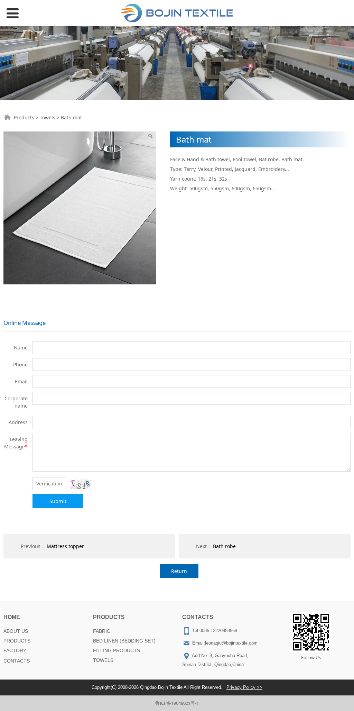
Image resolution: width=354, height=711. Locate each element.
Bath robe (224, 546)
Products (24, 117)
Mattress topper (65, 546)
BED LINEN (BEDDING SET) (124, 641)
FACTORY (14, 650)
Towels (47, 117)
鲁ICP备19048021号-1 (177, 703)
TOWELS (103, 660)
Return (179, 571)
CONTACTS (16, 661)
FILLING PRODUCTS (116, 650)
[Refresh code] (81, 484)
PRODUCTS (16, 641)
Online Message (24, 323)
